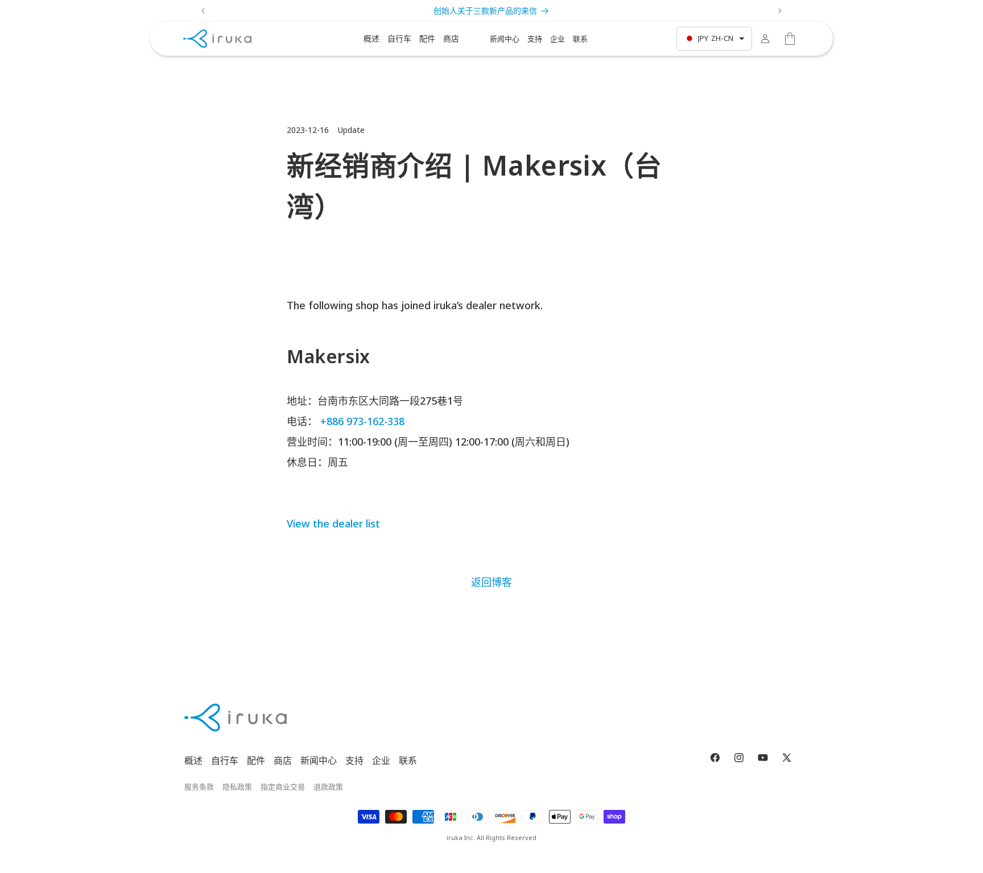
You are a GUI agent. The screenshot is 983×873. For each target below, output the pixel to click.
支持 (354, 760)
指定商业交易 (283, 786)
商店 (283, 760)
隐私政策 (237, 786)
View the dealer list (333, 523)
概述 (193, 760)
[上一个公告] (203, 11)
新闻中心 (318, 760)
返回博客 (491, 582)
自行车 (224, 760)
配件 (256, 760)
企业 (381, 760)
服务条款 (199, 786)
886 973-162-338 (365, 421)
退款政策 (328, 786)
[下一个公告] (779, 11)
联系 (408, 760)
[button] (371, 38)
